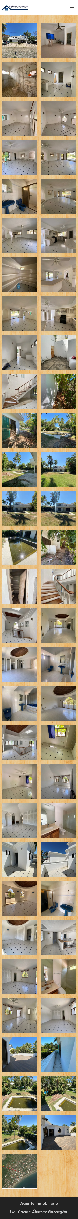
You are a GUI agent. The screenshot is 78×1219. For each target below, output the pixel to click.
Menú (72, 7)
